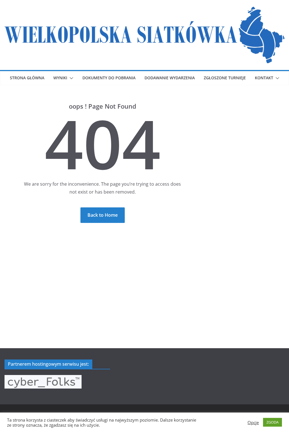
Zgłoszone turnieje (225, 77)
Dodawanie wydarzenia (169, 77)
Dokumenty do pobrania (108, 77)
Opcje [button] (253, 422)
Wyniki (60, 77)
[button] (70, 78)
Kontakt (264, 77)
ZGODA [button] (272, 422)
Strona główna (27, 77)
